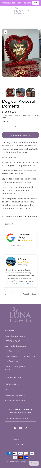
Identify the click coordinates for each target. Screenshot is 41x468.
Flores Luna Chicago (15, 336)
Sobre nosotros (12, 384)
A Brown (22, 259)
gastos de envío (11, 115)
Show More (27, 284)
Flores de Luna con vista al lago (20, 356)
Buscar (8, 389)
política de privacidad (15, 400)
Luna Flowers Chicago (24, 235)
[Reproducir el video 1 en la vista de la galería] (30, 92)
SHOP (35, 3)
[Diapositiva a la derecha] (38, 93)
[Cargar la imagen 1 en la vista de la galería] (10, 92)
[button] (5, 10)
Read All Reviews (29, 294)
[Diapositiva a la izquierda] (2, 93)
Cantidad (6, 121)
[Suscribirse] (33, 419)
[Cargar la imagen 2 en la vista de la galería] (20, 92)
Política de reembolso (15, 395)
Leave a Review (15, 246)
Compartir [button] (9, 224)
